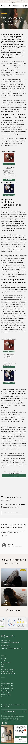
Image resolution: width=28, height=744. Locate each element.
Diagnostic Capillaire (7, 669)
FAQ (2, 667)
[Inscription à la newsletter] (25, 711)
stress (9, 67)
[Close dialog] (26, 725)
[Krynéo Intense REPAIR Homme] (9, 189)
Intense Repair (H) (7, 690)
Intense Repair (13, 441)
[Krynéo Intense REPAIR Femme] (9, 157)
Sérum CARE (5, 692)
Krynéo (3, 658)
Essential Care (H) (7, 686)
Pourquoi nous (6, 662)
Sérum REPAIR (6, 694)
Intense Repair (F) (7, 688)
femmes (6, 443)
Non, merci (20, 739)
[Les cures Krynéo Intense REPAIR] (9, 173)
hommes (23, 441)
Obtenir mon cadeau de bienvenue (21, 737)
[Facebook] (2, 536)
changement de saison (7, 68)
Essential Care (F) (7, 683)
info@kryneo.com (5, 645)
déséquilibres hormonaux (10, 76)
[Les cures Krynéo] (14, 474)
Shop (3, 660)
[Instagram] (6, 536)
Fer (2, 697)
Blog (2, 664)
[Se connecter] (23, 6)
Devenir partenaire (7, 671)
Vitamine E (6, 400)
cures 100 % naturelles (10, 453)
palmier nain (14, 242)
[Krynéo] (14, 6)
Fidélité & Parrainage (8, 673)
